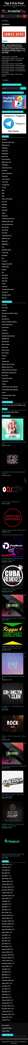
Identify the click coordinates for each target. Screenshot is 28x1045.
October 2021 (5, 1011)
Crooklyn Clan (5, 184)
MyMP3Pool (5, 244)
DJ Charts (4, 330)
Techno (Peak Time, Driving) (9, 387)
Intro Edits (4, 233)
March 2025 (5, 912)
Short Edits (5, 278)
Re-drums (4, 261)
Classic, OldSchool (7, 173)
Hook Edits (5, 210)
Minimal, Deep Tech (7, 367)
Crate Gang (5, 182)
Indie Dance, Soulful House (9, 372)
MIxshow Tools (6, 238)
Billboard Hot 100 (6, 162)
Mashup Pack (5, 338)
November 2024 (6, 924)
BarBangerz (5, 148)
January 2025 (5, 918)
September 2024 (6, 929)
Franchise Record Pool (8, 218)
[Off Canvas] (3, 16)
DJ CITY (4, 187)
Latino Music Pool (6, 235)
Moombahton (5, 341)
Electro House (6, 344)
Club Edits (4, 170)
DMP (3, 193)
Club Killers (5, 176)
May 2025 (4, 907)
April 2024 (4, 943)
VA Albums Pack (6, 295)
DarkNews (22, 1041)
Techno (4, 384)
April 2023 (4, 977)
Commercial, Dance (7, 324)
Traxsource (5, 398)
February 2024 (6, 949)
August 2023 (5, 966)
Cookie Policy (5, 1031)
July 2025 (4, 901)
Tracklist (5, 41)
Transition (4, 286)
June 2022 (4, 989)
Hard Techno (5, 353)
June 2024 (4, 938)
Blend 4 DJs (5, 156)
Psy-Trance (5, 375)
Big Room (4, 316)
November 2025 (6, 890)
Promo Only (5, 252)
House (3, 358)
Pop (3, 247)
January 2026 (5, 884)
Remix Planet (5, 266)
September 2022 (6, 980)
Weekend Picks (24, 16)
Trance (4, 392)
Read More (5, 80)
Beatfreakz (5, 151)
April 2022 (4, 994)
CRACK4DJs (5, 165)
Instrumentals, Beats (7, 224)
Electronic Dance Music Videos (10, 412)
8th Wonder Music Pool (8, 142)
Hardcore (4, 355)
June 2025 (4, 904)
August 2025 (5, 898)
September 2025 (6, 895)
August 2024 (5, 932)
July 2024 (4, 935)
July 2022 (4, 986)
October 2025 (5, 892)
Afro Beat (4, 305)
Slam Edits (4, 281)
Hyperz (4, 213)
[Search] (20, 16)
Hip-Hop (4, 207)
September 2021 (6, 1014)
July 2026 (4, 867)
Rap (3, 258)
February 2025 (6, 915)
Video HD (4, 298)
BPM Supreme (6, 145)
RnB (3, 272)
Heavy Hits (5, 216)
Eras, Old (4, 201)
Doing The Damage (7, 199)
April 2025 (4, 909)
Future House (5, 350)
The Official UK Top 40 (8, 289)
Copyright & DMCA (7, 1028)
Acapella (4, 139)
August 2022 (5, 983)
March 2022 (5, 997)
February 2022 (6, 1000)
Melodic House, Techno (8, 364)
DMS (3, 196)
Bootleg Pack (5, 319)
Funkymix (4, 204)
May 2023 (4, 974)
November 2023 (6, 957)
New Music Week (6, 250)
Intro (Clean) (5, 227)
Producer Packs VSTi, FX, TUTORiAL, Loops (14, 405)
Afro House (5, 307)
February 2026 (6, 881)
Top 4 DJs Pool (14, 3)
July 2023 (4, 969)
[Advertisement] (14, 11)
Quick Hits (4, 255)
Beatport (4, 310)
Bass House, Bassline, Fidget (9, 313)
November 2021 (6, 1008)
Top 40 (3, 283)
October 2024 (5, 926)
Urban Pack (5, 292)
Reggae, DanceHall (7, 264)
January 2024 (5, 952)
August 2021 (5, 1017)
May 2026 (4, 873)
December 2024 (6, 921)
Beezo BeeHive (6, 159)
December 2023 (6, 955)
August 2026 (5, 864)
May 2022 (4, 991)
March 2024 (5, 946)
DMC (3, 190)
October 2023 (5, 960)
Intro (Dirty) (5, 230)
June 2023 (4, 972)
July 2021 (4, 1020)
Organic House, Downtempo (9, 370)
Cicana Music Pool (7, 168)
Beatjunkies (5, 153)
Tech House (5, 381)
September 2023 (6, 963)
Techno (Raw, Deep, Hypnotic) (10, 389)
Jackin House (5, 361)
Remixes (4, 269)
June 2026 (4, 870)
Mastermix (5, 241)
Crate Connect (6, 179)
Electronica (5, 347)
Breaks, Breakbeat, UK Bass (9, 322)
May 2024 (4, 941)
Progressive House (7, 378)
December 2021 (6, 1006)
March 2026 (5, 878)
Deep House (5, 333)
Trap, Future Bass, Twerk (9, 395)
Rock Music (5, 275)
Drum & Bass (5, 327)
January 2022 (5, 1003)
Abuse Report (5, 1025)
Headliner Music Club (7, 221)
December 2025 (6, 887)
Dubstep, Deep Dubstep (8, 336)
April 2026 (4, 875)
